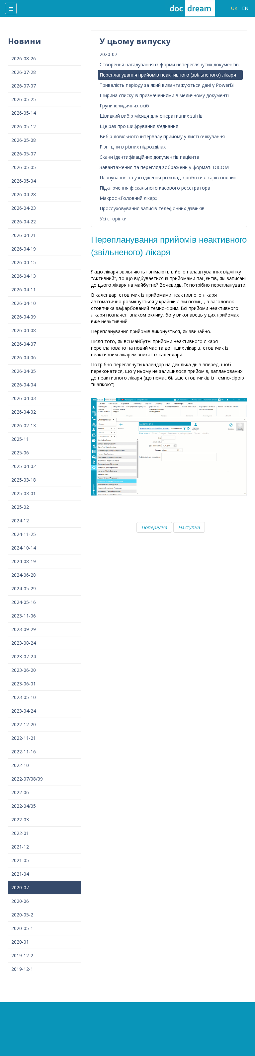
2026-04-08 (23, 330)
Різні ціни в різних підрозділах (133, 147)
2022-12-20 (23, 724)
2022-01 (20, 833)
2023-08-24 (23, 643)
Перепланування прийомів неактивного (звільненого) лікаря (168, 75)
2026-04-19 (23, 249)
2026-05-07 (23, 153)
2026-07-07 (23, 86)
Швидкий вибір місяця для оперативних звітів (151, 116)
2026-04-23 (23, 208)
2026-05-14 (23, 113)
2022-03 (20, 819)
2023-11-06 (23, 616)
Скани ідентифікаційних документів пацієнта (149, 157)
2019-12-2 (22, 955)
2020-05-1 (22, 928)
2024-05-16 (23, 602)
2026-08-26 (23, 58)
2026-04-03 (23, 398)
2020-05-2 (22, 914)
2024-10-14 (23, 548)
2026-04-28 (23, 194)
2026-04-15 (23, 262)
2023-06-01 (23, 683)
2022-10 (20, 765)
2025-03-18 (23, 480)
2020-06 (20, 901)
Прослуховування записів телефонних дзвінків (152, 208)
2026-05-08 (23, 140)
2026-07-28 (23, 72)
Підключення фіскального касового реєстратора (155, 188)
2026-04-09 (23, 317)
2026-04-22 (23, 221)
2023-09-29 (23, 629)
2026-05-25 (23, 99)
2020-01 (20, 942)
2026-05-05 (23, 167)
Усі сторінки (113, 218)
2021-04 (20, 874)
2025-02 (20, 507)
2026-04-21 (23, 235)
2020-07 (20, 887)
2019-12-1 (22, 969)
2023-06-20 (23, 670)
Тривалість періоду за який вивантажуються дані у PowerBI (167, 85)
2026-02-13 (23, 425)
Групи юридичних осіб (124, 105)
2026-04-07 (23, 344)
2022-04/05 (23, 806)
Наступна (189, 527)
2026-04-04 (23, 384)
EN (245, 8)
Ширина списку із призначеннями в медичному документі (164, 95)
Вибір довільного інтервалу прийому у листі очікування (162, 136)
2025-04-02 (23, 466)
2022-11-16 (23, 751)
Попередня (154, 527)
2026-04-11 (23, 289)
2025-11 (20, 439)
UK (235, 8)
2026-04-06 (23, 357)
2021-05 (20, 860)
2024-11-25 (23, 534)
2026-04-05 (23, 371)
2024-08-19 (23, 561)
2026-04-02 (23, 412)
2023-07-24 (23, 656)
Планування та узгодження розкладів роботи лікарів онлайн (168, 177)
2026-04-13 (23, 276)
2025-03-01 (23, 493)
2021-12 (20, 847)
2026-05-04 (23, 181)
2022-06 (20, 792)
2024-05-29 (23, 588)
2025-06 (20, 452)
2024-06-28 (23, 575)
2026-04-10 (23, 303)
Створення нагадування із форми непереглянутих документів (169, 64)
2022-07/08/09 (27, 779)
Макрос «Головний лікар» (128, 198)
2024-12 (20, 520)
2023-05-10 (23, 697)
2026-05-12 (23, 126)
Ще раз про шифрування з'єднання (139, 126)
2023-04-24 (23, 711)
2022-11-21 (23, 738)
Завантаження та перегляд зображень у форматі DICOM (164, 167)
